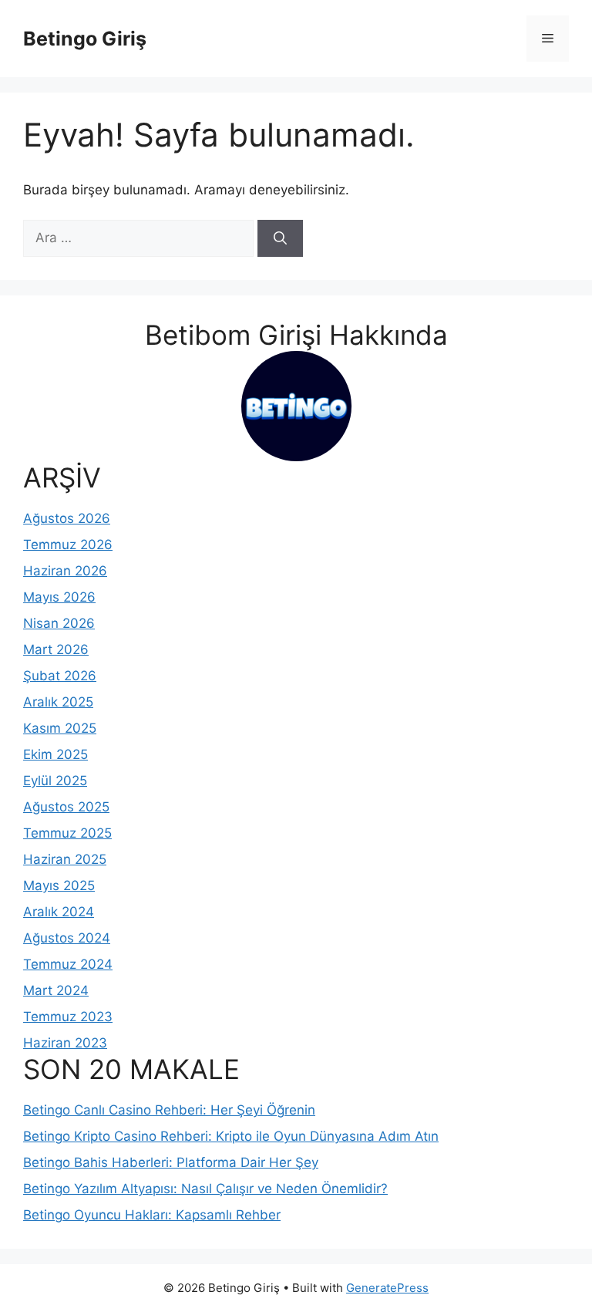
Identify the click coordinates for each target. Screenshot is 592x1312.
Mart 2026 (56, 649)
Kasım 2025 (59, 728)
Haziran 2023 (65, 1043)
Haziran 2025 (64, 859)
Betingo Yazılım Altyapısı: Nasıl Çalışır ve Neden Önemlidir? (205, 1188)
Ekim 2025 (55, 754)
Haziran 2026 (65, 570)
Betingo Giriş (84, 38)
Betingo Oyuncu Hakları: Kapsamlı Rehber (152, 1215)
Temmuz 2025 (67, 833)
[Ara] (280, 238)
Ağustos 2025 (66, 807)
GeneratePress (387, 1287)
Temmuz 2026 (68, 544)
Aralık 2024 (58, 911)
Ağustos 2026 (66, 518)
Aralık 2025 (58, 702)
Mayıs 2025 (59, 885)
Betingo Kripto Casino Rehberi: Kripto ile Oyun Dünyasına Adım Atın (231, 1136)
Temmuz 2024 (68, 964)
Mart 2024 (56, 990)
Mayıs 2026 (59, 597)
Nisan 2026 (59, 623)
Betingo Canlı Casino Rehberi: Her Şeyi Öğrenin (169, 1110)
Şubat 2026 (59, 675)
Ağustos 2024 (66, 938)
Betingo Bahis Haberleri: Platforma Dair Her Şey (170, 1162)
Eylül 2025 (55, 780)
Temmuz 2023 (68, 1016)
